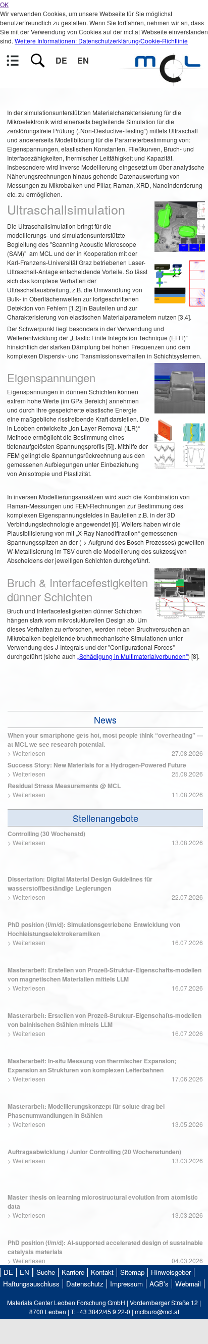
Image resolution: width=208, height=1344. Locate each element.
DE (61, 60)
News (105, 719)
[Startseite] (163, 81)
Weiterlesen (29, 753)
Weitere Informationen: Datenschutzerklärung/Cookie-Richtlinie (101, 40)
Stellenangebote (105, 817)
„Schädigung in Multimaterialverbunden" (132, 656)
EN (83, 60)
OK (4, 4)
